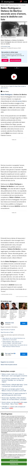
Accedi (25, 1)
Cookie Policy (16, 457)
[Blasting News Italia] (9, 2)
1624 (12, 420)
